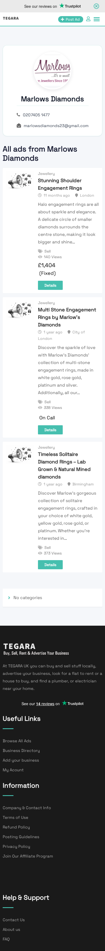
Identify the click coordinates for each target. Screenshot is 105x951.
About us (11, 929)
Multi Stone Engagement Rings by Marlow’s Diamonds (67, 317)
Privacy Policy (16, 846)
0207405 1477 (36, 114)
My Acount (13, 769)
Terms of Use (15, 817)
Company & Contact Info (27, 807)
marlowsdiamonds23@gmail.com (56, 125)
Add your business (21, 760)
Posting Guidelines (21, 836)
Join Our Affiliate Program (28, 856)
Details (50, 285)
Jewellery (46, 173)
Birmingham (83, 484)
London (87, 195)
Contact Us (14, 919)
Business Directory (21, 750)
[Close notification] (96, 6)
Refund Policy (16, 827)
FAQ (6, 939)
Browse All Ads (17, 740)
